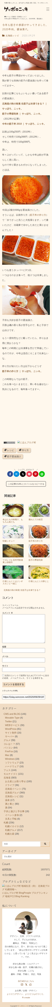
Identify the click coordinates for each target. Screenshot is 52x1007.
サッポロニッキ (23, 1006)
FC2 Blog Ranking (19, 896)
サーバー (9, 736)
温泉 (7, 800)
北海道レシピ (11, 35)
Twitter (8, 721)
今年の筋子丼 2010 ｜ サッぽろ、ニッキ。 (24, 124)
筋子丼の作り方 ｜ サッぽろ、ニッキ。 (22, 371)
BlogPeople (25, 893)
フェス (7, 770)
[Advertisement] (26, 417)
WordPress (10, 729)
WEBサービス (12, 725)
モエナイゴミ (10, 774)
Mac (7, 755)
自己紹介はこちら (26, 981)
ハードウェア (12, 766)
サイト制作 (11, 732)
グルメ (7, 740)
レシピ (10, 450)
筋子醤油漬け (13, 456)
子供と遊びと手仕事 (14, 811)
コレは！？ (9, 744)
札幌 (6, 822)
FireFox (9, 751)
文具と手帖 (11, 819)
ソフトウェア (12, 762)
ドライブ (9, 785)
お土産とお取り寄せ (15, 781)
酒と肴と (9, 804)
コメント (7, 613)
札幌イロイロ (12, 826)
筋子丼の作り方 (38, 215)
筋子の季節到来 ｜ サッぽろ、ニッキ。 (22, 113)
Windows (10, 759)
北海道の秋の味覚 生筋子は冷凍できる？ (22, 590)
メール (5, 656)
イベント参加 (12, 815)
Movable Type (12, 718)
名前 (4, 647)
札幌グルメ (11, 830)
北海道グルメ (12, 792)
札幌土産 (9, 834)
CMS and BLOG (12, 714)
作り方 (25, 450)
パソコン (8, 747)
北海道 (7, 777)
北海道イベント (13, 789)
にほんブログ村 (10, 893)
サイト (5, 666)
